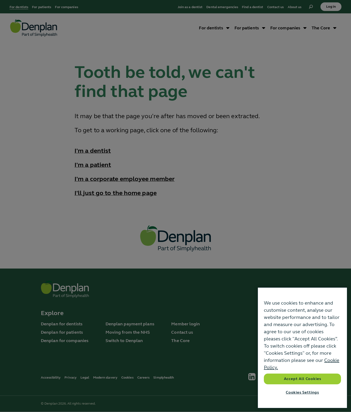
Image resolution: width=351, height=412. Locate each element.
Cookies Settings (302, 392)
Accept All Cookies (302, 378)
